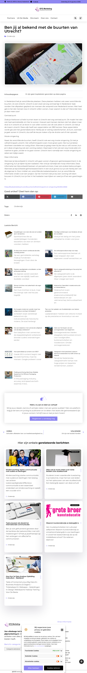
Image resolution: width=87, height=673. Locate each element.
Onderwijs (11, 36)
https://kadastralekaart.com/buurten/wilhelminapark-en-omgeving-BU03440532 (35, 187)
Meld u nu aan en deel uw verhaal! (43, 405)
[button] (62, 630)
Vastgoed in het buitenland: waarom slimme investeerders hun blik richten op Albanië (67, 353)
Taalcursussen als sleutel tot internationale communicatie (17, 524)
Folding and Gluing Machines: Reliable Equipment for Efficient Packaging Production (26, 374)
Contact (54, 18)
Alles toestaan (33, 668)
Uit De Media (22, 18)
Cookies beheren (53, 668)
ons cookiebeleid (39, 646)
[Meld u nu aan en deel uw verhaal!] (43, 398)
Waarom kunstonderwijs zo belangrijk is (62, 523)
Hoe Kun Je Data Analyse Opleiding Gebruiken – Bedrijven (20, 577)
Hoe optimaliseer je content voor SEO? (26, 351)
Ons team (34, 18)
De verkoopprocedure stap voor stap (66, 250)
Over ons (44, 18)
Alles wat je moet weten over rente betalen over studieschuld (60, 470)
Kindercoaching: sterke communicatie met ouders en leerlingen (21, 470)
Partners (11, 18)
